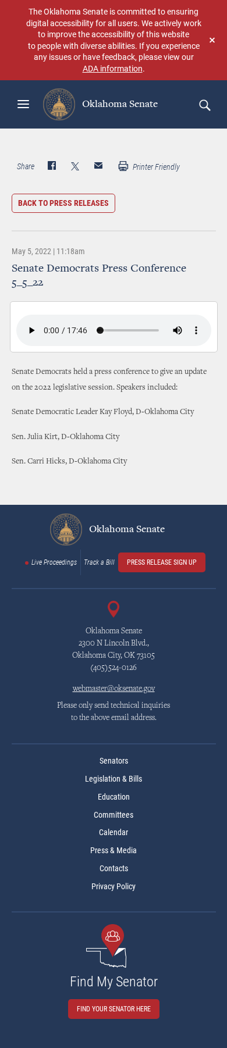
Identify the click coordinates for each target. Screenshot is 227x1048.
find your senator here (114, 1009)
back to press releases (63, 203)
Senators (114, 760)
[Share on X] (75, 167)
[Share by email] (98, 167)
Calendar (113, 832)
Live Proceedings (54, 562)
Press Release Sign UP (162, 562)
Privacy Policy (113, 886)
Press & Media (113, 850)
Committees (113, 814)
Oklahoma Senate (119, 104)
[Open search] (204, 104)
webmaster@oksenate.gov (114, 689)
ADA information (113, 68)
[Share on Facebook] (51, 167)
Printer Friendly (155, 167)
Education (114, 796)
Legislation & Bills (113, 778)
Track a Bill (99, 562)
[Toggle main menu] (23, 104)
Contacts (114, 868)
